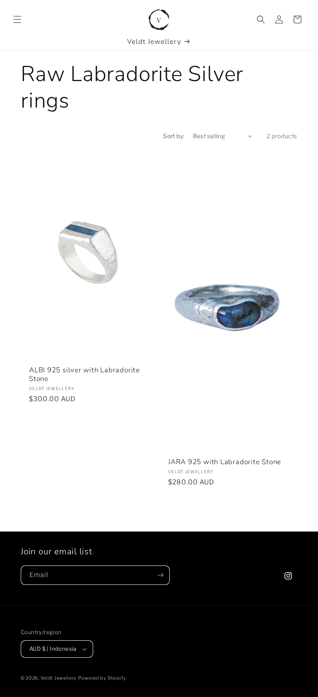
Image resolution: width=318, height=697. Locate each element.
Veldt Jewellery (59, 678)
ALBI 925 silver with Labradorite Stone (84, 374)
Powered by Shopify (102, 678)
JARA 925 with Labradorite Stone (224, 462)
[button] (17, 19)
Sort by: (173, 135)
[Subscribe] (160, 575)
